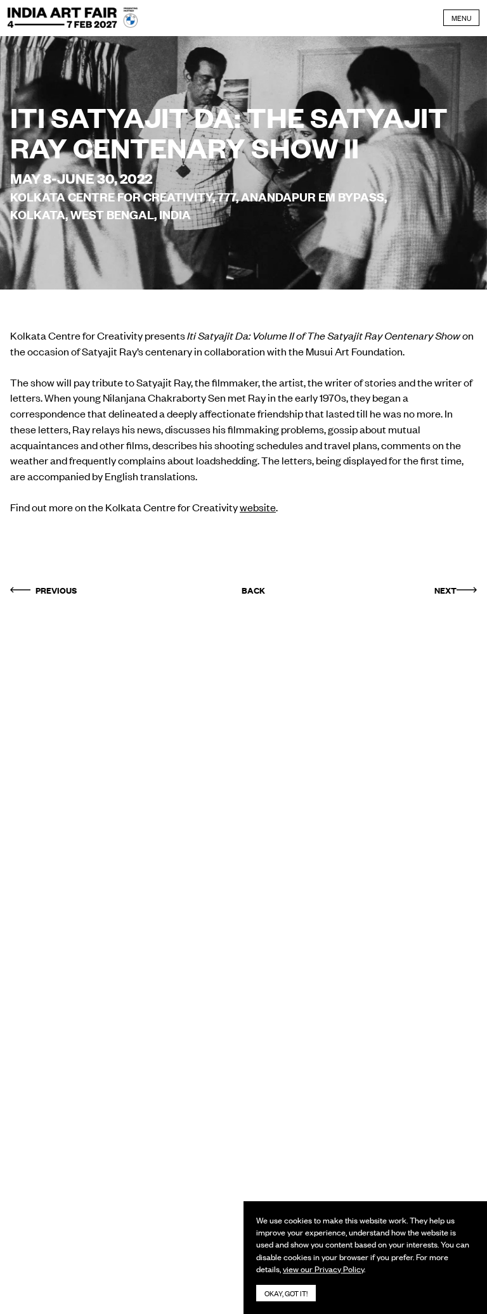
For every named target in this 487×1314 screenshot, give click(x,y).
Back (253, 590)
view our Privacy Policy (323, 1269)
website (258, 507)
